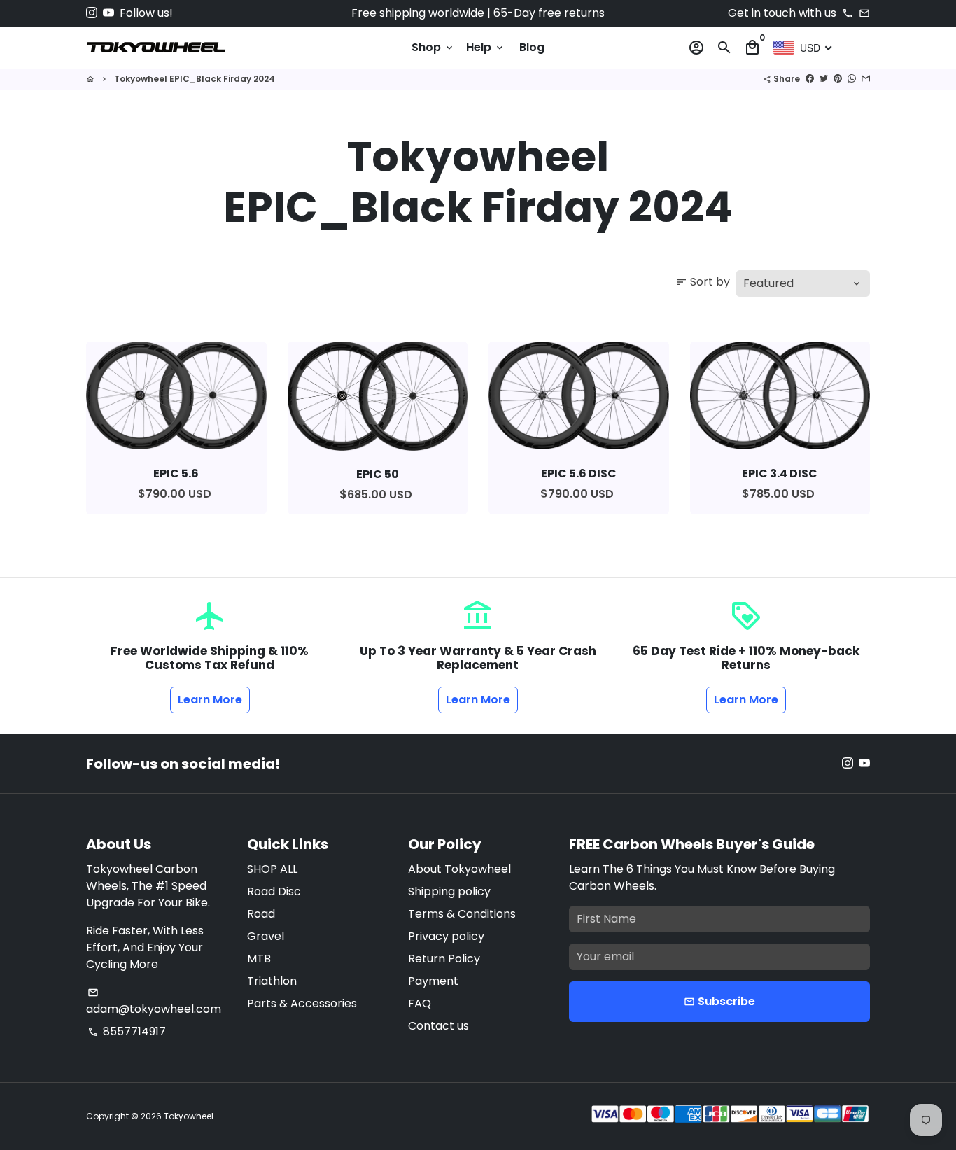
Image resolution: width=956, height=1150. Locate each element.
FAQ (419, 1003)
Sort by (703, 282)
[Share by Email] (866, 79)
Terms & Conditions (462, 914)
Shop (433, 47)
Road (261, 914)
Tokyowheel (188, 1116)
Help (485, 47)
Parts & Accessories (302, 1003)
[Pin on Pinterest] (838, 79)
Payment (433, 981)
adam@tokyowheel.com (153, 1002)
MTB (259, 959)
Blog (531, 47)
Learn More (210, 700)
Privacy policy (446, 936)
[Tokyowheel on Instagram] (91, 13)
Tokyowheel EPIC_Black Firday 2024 (194, 79)
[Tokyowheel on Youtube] (108, 13)
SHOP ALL (272, 869)
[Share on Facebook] (810, 79)
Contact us (438, 1026)
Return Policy (444, 959)
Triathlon (272, 981)
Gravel (265, 936)
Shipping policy (449, 891)
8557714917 (126, 1031)
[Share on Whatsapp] (852, 79)
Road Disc (274, 891)
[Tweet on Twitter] (824, 79)
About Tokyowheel (459, 869)
